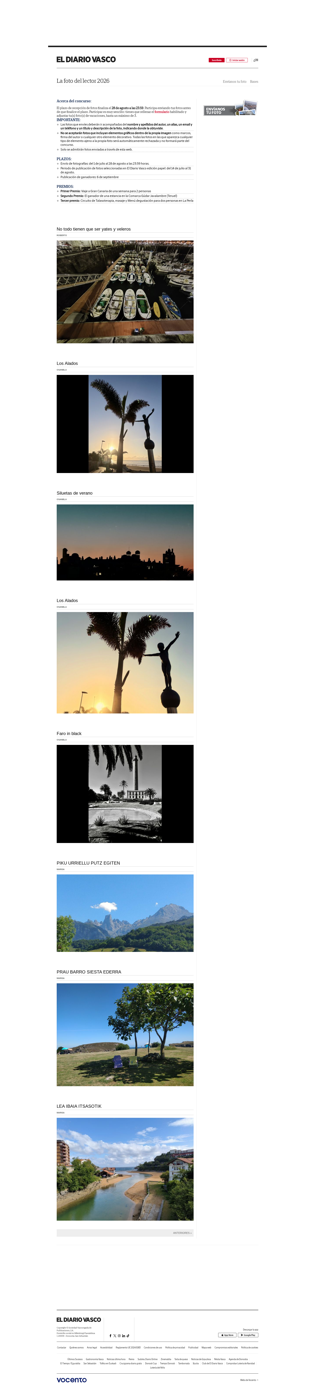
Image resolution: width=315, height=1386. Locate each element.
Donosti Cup (151, 1363)
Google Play (249, 1335)
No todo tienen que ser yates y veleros (94, 229)
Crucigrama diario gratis (131, 1363)
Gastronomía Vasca (95, 1359)
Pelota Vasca (219, 1359)
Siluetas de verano (74, 493)
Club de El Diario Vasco (212, 1363)
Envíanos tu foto (234, 81)
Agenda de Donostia (238, 1359)
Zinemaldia (166, 1359)
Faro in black (69, 733)
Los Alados (67, 363)
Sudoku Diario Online (148, 1359)
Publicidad (193, 1347)
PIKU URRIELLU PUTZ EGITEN (88, 863)
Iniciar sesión (238, 60)
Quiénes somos (76, 1347)
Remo (131, 1359)
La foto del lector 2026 (83, 80)
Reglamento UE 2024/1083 (128, 1347)
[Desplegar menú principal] (256, 60)
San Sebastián (89, 1363)
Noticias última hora (116, 1359)
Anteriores (181, 1232)
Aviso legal (92, 1347)
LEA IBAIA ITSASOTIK (79, 1106)
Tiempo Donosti (167, 1363)
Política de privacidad (175, 1347)
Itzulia (196, 1363)
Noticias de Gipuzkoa (201, 1359)
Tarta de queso (181, 1359)
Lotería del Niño (157, 1367)
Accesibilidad (106, 1347)
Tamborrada (184, 1363)
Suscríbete (216, 60)
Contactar (61, 1347)
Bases (254, 81)
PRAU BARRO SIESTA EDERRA (89, 971)
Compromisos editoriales (226, 1347)
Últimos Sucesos (75, 1359)
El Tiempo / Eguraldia (70, 1363)
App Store (228, 1335)
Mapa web (206, 1347)
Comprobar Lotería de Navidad (240, 1363)
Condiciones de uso (153, 1347)
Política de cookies (249, 1347)
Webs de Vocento (248, 1380)
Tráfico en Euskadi (108, 1363)
